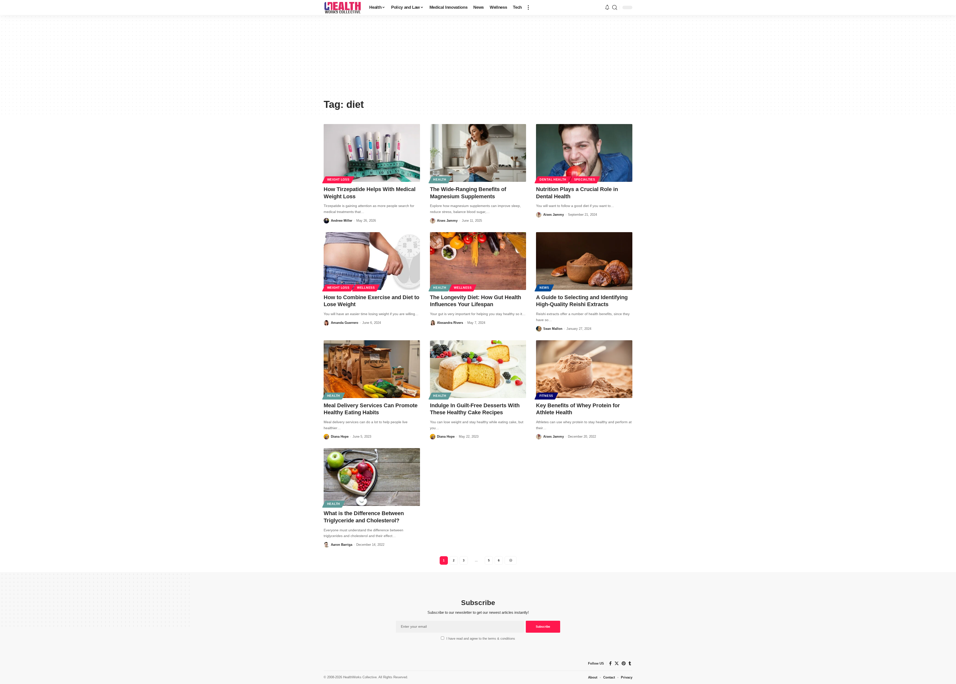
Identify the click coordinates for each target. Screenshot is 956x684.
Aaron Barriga (341, 545)
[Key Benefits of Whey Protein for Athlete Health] (584, 369)
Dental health (552, 179)
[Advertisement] (478, 58)
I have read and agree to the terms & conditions (480, 638)
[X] (616, 663)
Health (439, 179)
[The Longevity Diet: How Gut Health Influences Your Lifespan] (478, 261)
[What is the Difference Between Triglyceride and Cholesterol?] (372, 477)
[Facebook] (610, 663)
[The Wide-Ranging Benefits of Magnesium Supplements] (478, 153)
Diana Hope (340, 436)
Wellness (366, 287)
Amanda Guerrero (344, 323)
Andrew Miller (341, 220)
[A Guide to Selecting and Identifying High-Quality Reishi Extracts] (584, 261)
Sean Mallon (552, 329)
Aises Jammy (447, 220)
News (544, 287)
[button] (528, 7)
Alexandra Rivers (450, 323)
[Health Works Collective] (342, 7)
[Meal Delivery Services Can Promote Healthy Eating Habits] (372, 369)
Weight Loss (338, 179)
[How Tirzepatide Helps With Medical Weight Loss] (372, 153)
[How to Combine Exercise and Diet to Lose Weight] (372, 261)
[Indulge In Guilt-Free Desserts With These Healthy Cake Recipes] (478, 369)
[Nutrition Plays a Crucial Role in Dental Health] (584, 153)
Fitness (546, 395)
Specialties (584, 179)
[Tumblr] (629, 663)
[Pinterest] (623, 663)
